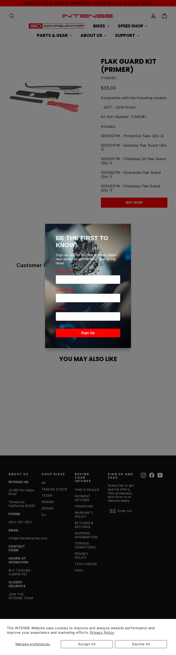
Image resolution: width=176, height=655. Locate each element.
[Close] (125, 229)
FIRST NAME (65, 272)
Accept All (87, 644)
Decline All (141, 644)
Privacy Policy (102, 632)
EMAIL (62, 308)
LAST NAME (66, 290)
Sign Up (88, 333)
